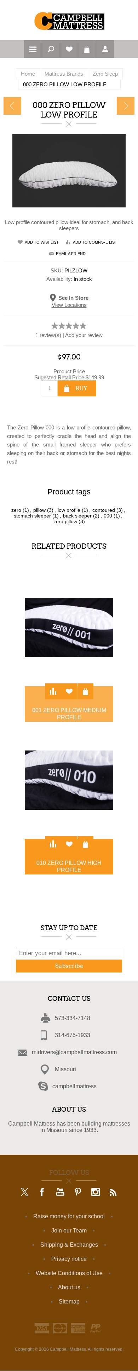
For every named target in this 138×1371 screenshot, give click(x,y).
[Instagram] (95, 1192)
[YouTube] (60, 1192)
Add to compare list (95, 242)
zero (16, 510)
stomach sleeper (32, 516)
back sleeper (77, 516)
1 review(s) (48, 335)
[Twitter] (24, 1192)
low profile (69, 510)
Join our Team (69, 1231)
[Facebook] (42, 1192)
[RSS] (113, 1192)
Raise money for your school (69, 1216)
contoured (103, 510)
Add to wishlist (42, 242)
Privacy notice (69, 1259)
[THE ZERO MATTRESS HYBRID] (12, 106)
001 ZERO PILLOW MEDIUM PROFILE (69, 713)
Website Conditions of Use (69, 1273)
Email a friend (71, 253)
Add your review (84, 335)
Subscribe (69, 966)
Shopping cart (87, 49)
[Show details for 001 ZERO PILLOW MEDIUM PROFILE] (69, 627)
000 (108, 516)
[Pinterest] (78, 1192)
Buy (81, 388)
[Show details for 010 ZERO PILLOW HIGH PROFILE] (69, 780)
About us (69, 1287)
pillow (39, 510)
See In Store (73, 297)
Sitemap (69, 1302)
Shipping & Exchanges (69, 1245)
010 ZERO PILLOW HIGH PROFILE (69, 866)
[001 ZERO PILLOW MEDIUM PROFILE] (125, 106)
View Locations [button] (69, 305)
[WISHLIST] (69, 49)
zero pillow (65, 521)
